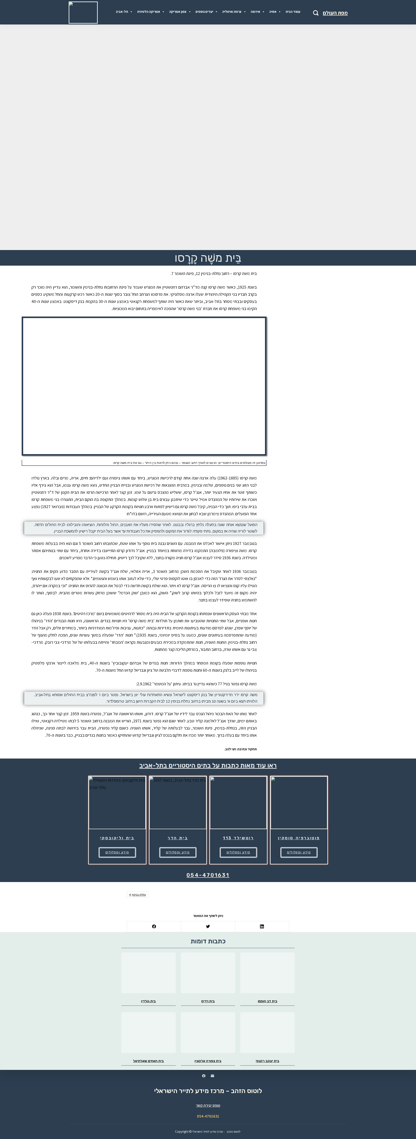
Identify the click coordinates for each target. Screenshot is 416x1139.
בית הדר (178, 837)
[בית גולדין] (148, 972)
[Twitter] (208, 926)
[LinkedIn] (262, 926)
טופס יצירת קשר (208, 1105)
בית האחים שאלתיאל (148, 1061)
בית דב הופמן (267, 1001)
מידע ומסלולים (117, 852)
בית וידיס (208, 1001)
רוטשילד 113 (238, 837)
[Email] (212, 1075)
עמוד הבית (293, 11)
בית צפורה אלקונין (208, 1061)
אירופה (255, 11)
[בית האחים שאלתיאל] (148, 1032)
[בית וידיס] (208, 972)
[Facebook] (154, 926)
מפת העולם (335, 12)
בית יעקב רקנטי (267, 1061)
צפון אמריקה (178, 11)
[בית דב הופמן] (267, 972)
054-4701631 (208, 875)
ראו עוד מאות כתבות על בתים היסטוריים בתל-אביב (208, 765)
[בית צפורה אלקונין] (208, 1032)
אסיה (272, 11)
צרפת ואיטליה (232, 11)
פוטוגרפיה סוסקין (299, 837)
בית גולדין (148, 1001)
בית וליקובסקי (117, 837)
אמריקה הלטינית (148, 11)
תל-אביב (122, 11)
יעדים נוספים (204, 11)
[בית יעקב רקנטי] (267, 1032)
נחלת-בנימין (139, 895)
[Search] (315, 13)
